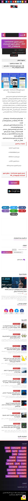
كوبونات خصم (12, 467)
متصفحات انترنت (20, 470)
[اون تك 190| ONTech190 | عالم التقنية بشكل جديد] (14, 6)
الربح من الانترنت (15, 448)
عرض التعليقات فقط (17, 252)
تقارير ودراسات (11, 460)
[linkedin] (11, 2)
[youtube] (13, 2)
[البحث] (2, 2)
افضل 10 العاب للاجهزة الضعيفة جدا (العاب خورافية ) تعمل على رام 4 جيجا (11, 326)
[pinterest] (9, 2)
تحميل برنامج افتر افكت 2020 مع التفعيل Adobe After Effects (12, 349)
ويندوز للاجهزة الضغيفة (11, 476)
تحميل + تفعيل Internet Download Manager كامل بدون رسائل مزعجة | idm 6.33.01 (11, 427)
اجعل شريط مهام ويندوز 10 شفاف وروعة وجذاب (12, 371)
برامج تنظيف (21, 454)
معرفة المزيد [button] (12, 494)
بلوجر (14, 454)
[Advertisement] (14, 22)
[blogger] (16, 2)
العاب (7, 448)
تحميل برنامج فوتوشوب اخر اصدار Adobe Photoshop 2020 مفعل (16, 290)
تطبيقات (13, 52)
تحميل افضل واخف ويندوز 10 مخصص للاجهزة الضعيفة (11, 393)
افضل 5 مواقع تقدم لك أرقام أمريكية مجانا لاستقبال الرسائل (11, 337)
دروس (16, 464)
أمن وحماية (21, 451)
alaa (24, 294)
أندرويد (14, 451)
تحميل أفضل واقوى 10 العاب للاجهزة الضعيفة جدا (11, 416)
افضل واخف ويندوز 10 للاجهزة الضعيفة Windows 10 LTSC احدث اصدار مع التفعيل (11, 404)
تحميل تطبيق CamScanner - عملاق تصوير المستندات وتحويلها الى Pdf (14, 66)
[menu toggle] (25, 2)
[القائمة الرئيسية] (3, 35)
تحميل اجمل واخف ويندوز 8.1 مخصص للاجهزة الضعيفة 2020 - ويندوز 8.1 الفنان (11, 382)
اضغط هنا (14, 182)
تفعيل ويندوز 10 (21, 460)
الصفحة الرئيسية (21, 52)
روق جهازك (9, 464)
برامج (8, 451)
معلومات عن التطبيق (14, 63)
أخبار (23, 448)
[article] (14, 223)
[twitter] (6, 2)
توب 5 (23, 464)
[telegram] (18, 2)
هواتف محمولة (21, 473)
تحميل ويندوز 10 (21, 457)
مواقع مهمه (11, 470)
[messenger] (20, 2)
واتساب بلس (11, 473)
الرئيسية (21, 35)
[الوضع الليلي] (24, 497)
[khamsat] (23, 2)
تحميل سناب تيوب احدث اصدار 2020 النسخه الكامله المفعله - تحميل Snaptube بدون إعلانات (11, 360)
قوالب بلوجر (21, 467)
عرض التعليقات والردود (7, 252)
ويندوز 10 (22, 476)
